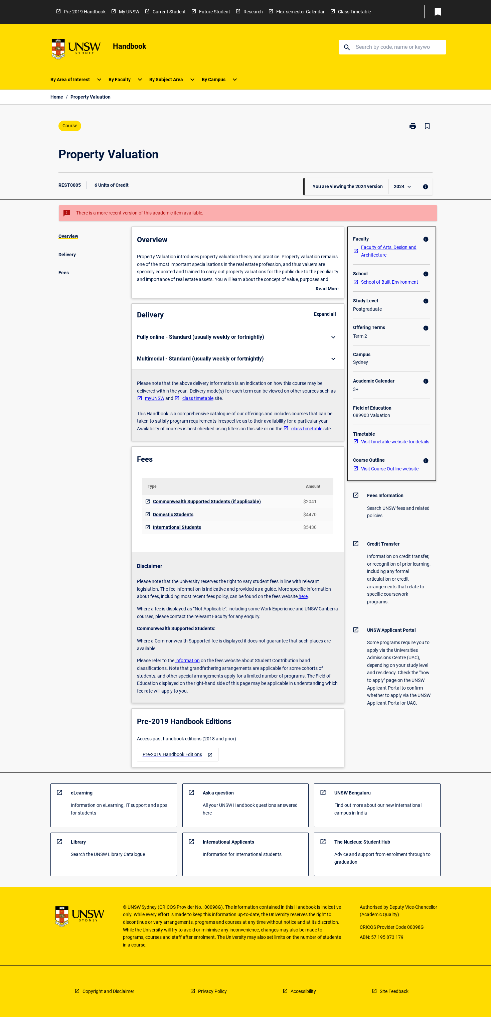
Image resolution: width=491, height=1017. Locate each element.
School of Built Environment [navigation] (389, 282)
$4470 (310, 514)
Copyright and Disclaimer (108, 991)
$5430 (310, 527)
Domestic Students (173, 514)
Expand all (325, 314)
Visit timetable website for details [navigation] (395, 441)
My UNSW (129, 11)
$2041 (310, 501)
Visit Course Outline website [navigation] (390, 468)
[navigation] (177, 754)
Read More (327, 289)
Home (56, 97)
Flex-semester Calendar (300, 11)
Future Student (214, 11)
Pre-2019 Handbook (85, 11)
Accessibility (303, 991)
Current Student (169, 11)
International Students (177, 527)
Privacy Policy (212, 991)
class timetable (197, 398)
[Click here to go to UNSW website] (76, 50)
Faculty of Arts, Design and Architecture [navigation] (389, 251)
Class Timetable (354, 11)
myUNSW (154, 398)
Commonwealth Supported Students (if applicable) (207, 501)
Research (253, 11)
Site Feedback (394, 991)
